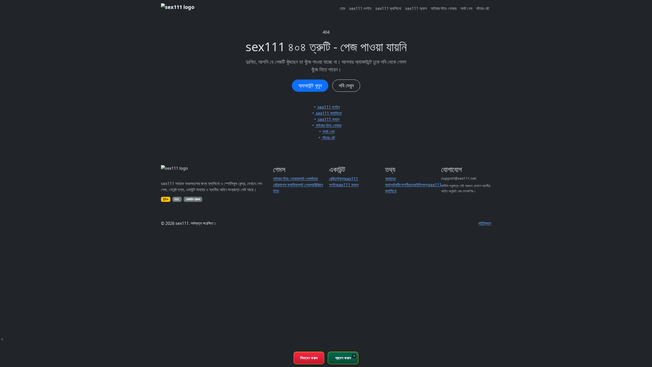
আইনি (417, 185)
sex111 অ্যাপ (416, 8)
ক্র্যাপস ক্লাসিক (287, 185)
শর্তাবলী (395, 185)
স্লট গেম (466, 8)
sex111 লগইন (360, 8)
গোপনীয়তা (406, 185)
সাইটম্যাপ (484, 223)
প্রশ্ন (424, 185)
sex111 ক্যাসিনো (388, 8)
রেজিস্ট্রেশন (337, 178)
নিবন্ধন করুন (309, 357)
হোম (342, 8)
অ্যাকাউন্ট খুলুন (310, 85)
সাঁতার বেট (482, 8)
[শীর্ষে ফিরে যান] (2, 339)
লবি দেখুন (346, 85)
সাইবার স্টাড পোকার (443, 8)
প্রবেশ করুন (343, 357)
